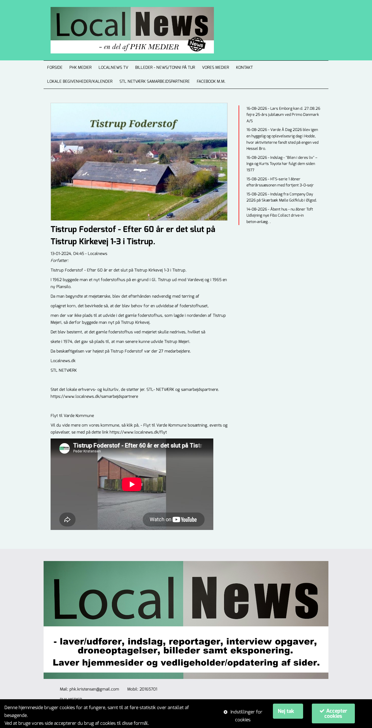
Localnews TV (113, 67)
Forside (54, 67)
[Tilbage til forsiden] (125, 30)
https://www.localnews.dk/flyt (138, 432)
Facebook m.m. (211, 81)
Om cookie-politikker (171, 723)
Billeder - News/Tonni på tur (165, 67)
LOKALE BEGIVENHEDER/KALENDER (79, 81)
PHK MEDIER (80, 67)
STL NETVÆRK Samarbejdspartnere (154, 81)
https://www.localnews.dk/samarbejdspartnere (94, 396)
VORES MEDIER (215, 67)
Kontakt (244, 67)
